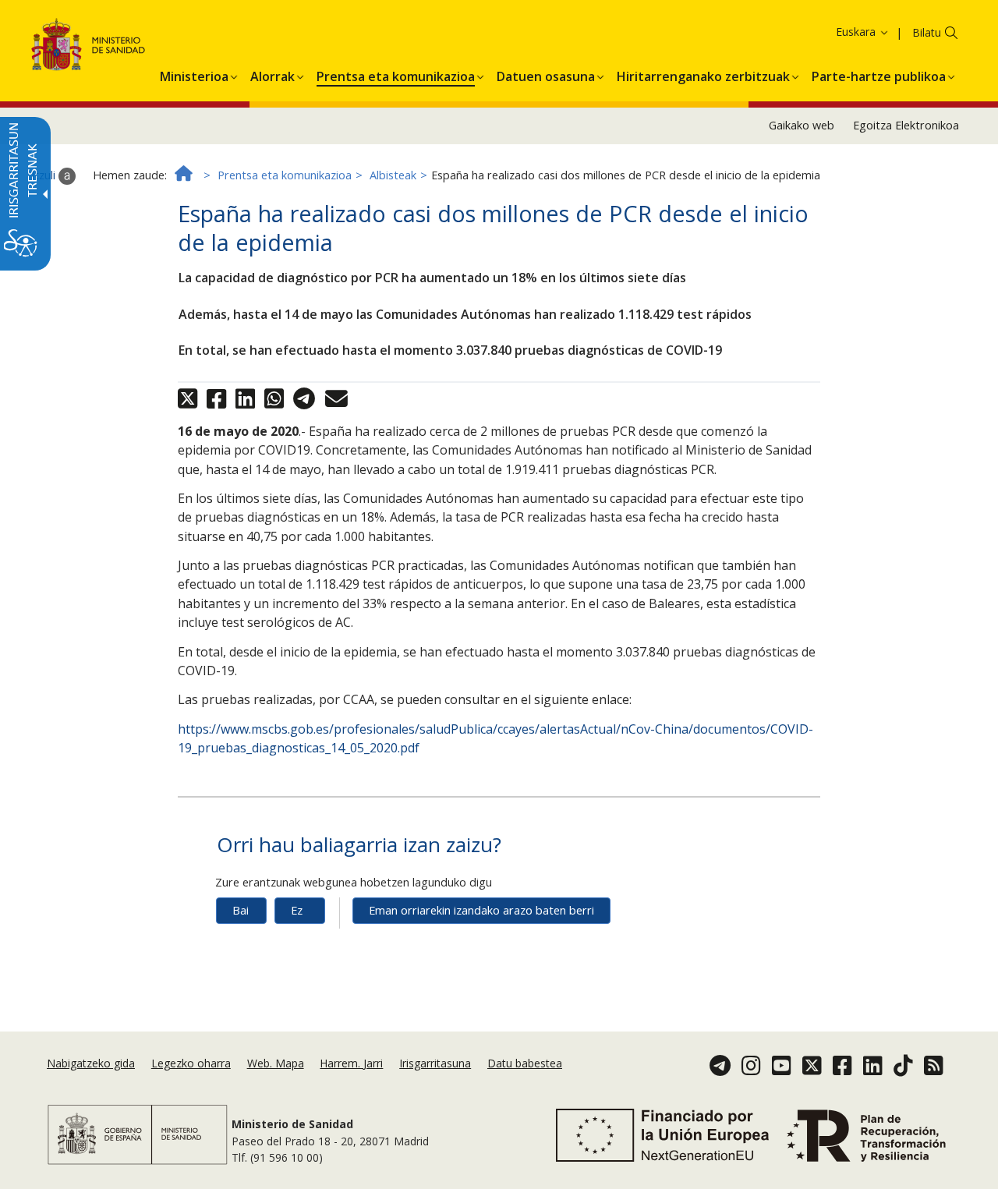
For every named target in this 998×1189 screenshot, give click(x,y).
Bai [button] (240, 910)
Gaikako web (801, 125)
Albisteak (393, 175)
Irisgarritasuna (435, 1063)
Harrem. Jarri (351, 1063)
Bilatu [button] (926, 32)
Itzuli (44, 175)
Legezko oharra (191, 1063)
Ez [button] (297, 910)
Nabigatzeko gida (91, 1063)
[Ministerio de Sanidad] (88, 47)
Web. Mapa (275, 1063)
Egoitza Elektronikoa (906, 125)
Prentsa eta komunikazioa (285, 175)
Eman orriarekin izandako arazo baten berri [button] (481, 910)
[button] (836, 31)
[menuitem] (194, 74)
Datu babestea (524, 1063)
